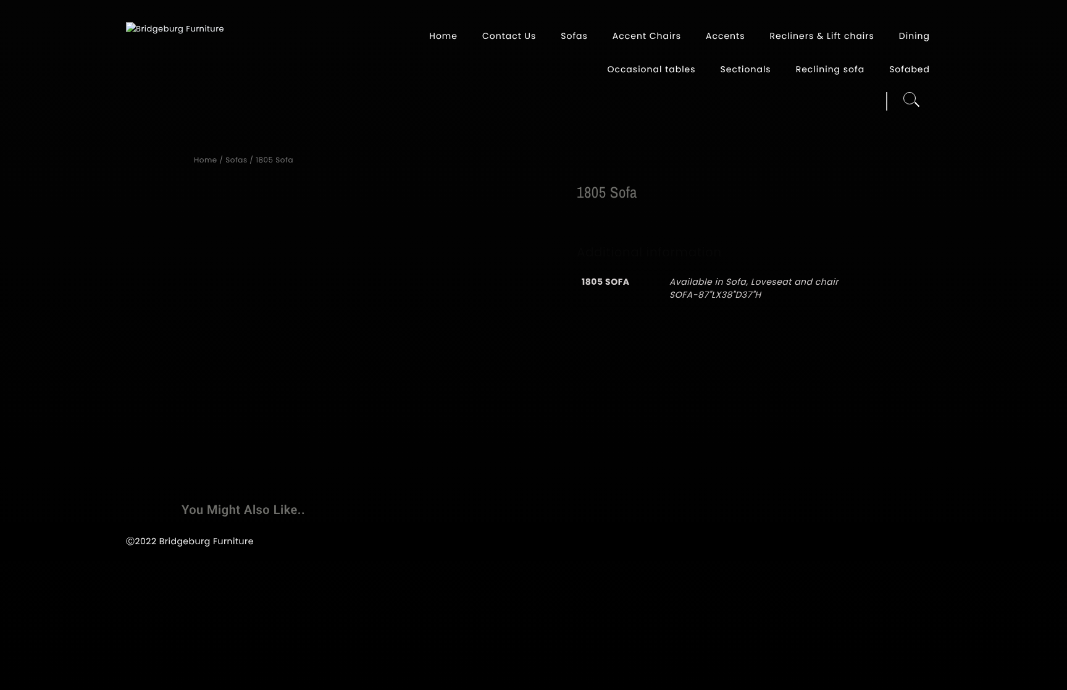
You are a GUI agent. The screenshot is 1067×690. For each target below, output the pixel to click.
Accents (725, 36)
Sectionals (746, 69)
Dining (914, 36)
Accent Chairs (647, 36)
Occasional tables (651, 69)
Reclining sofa (830, 69)
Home (443, 36)
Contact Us (509, 36)
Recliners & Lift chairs (821, 36)
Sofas (574, 36)
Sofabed (909, 69)
